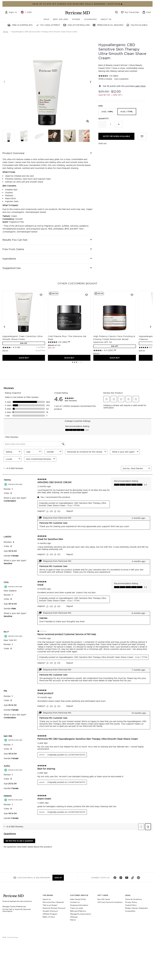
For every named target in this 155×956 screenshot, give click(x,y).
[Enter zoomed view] (88, 121)
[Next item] (151, 327)
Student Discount (50, 911)
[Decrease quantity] (102, 124)
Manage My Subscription (80, 914)
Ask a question (121, 79)
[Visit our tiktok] (133, 878)
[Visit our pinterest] (138, 878)
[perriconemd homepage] (77, 12)
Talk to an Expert (50, 905)
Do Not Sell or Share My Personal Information (16, 910)
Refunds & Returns (78, 911)
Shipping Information (79, 905)
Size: (100, 106)
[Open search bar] (116, 12)
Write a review (105, 79)
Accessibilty (130, 911)
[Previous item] (4, 327)
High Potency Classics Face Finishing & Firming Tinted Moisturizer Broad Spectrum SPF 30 (114, 339)
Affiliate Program (50, 914)
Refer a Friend (49, 917)
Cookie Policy (131, 905)
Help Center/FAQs (78, 899)
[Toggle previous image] (4, 82)
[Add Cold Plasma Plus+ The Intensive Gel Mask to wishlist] (86, 295)
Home (5, 32)
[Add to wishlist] (142, 136)
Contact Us (75, 902)
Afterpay (74, 917)
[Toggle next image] (91, 82)
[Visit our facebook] (115, 878)
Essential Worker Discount (54, 908)
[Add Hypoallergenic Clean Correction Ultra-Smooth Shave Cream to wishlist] (41, 295)
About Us (47, 899)
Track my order (76, 908)
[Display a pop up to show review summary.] (69, 342)
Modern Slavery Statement (136, 908)
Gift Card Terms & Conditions (110, 902)
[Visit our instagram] (121, 878)
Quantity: (103, 119)
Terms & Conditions (133, 899)
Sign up (58, 878)
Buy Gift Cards (104, 899)
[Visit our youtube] (127, 878)
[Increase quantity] (119, 124)
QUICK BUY (24, 358)
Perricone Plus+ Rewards (53, 902)
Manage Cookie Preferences (14, 906)
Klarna (73, 920)
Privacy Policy (131, 902)
